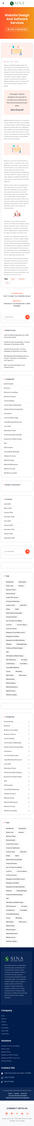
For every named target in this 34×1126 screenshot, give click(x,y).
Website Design (9, 460)
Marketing (21, 279)
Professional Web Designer (13, 435)
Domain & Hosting (6, 1061)
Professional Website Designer (14, 648)
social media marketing (12, 667)
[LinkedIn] (7, 1114)
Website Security (9, 468)
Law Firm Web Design (11, 418)
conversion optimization (13, 601)
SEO (7, 283)
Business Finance (10, 396)
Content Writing (9, 401)
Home (12, 29)
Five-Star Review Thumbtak (18, 1095)
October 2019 (8, 533)
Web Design (19, 671)
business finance (11, 589)
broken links (9, 585)
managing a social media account (15, 632)
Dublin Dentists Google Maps (13, 409)
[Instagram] (27, 1114)
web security (22, 675)
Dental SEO (23, 605)
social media (23, 663)
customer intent (10, 605)
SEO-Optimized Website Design (14, 656)
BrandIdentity (9, 582)
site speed (24, 659)
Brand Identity (8, 384)
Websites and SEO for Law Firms (10, 1058)
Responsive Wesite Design (13, 439)
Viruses (8, 671)
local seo (9, 624)
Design (8, 609)
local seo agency (22, 624)
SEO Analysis (8, 447)
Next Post (17, 303)
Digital (13, 279)
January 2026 (8, 512)
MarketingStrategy (22, 644)
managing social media (12, 636)
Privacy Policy (5, 1033)
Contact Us (4, 1024)
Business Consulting (11, 392)
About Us (3, 1018)
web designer (10, 675)
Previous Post (17, 295)
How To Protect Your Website (14, 620)
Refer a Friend (5, 1049)
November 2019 (9, 529)
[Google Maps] (17, 1114)
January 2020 (8, 525)
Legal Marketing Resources (13, 422)
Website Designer (11, 683)
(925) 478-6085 (9, 1077)
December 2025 (9, 517)
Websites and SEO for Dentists (9, 1055)
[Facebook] (12, 1114)
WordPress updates (10, 473)
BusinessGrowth (10, 593)
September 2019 (9, 538)
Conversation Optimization (13, 405)
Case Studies (5, 1027)
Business (7, 388)
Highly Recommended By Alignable (17, 1097)
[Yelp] (22, 1114)
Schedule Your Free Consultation (10, 1046)
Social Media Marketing (11, 452)
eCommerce (8, 413)
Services (3, 1021)
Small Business (10, 663)
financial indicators (11, 617)
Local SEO (7, 426)
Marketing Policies (10, 430)
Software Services (10, 456)
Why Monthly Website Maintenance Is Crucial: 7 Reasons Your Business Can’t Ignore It (16, 358)
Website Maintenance (11, 464)
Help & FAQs (4, 1030)
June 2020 (7, 521)
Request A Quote (6, 1052)
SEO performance (11, 659)
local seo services (11, 628)
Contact (16, 1093)
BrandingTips (22, 582)
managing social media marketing (15, 640)
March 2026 (8, 508)
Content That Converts (12, 597)
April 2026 (7, 504)
